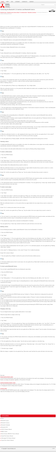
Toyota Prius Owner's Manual (7, 440)
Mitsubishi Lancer (3, 12)
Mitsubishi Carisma (5, 422)
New (7, 1)
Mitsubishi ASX (4, 427)
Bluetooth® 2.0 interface (32, 12)
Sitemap (17, 1)
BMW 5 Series (4, 431)
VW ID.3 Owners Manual (6, 429)
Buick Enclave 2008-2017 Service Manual (10, 433)
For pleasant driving (23, 12)
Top (12, 1)
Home (2, 1)
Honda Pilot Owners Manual (7, 435)
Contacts (24, 1)
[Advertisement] (28, 20)
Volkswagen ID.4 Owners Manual (8, 438)
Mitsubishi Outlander (5, 425)
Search (31, 1)
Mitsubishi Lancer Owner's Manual (13, 12)
